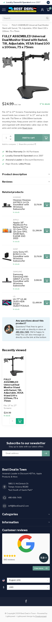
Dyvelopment (41, 616)
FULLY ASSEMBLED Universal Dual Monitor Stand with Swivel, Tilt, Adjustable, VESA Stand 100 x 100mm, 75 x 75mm (25, 28)
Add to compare (9, 144)
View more (38, 568)
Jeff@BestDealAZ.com (18, 506)
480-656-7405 (22, 332)
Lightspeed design (24, 616)
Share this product (26, 144)
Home (5, 25)
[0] (48, 10)
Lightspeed (10, 616)
